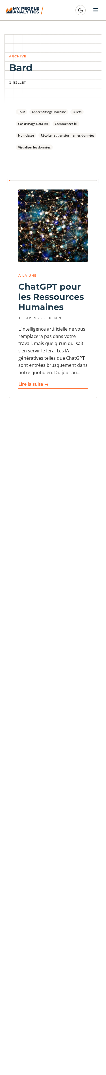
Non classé (26, 135)
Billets (77, 112)
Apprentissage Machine (49, 112)
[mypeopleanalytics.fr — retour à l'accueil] (25, 10)
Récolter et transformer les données (67, 135)
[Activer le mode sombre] (80, 10)
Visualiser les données (34, 147)
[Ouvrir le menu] (95, 10)
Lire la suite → (33, 384)
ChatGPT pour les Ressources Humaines (51, 296)
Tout (21, 112)
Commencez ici (66, 124)
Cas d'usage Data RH (33, 124)
